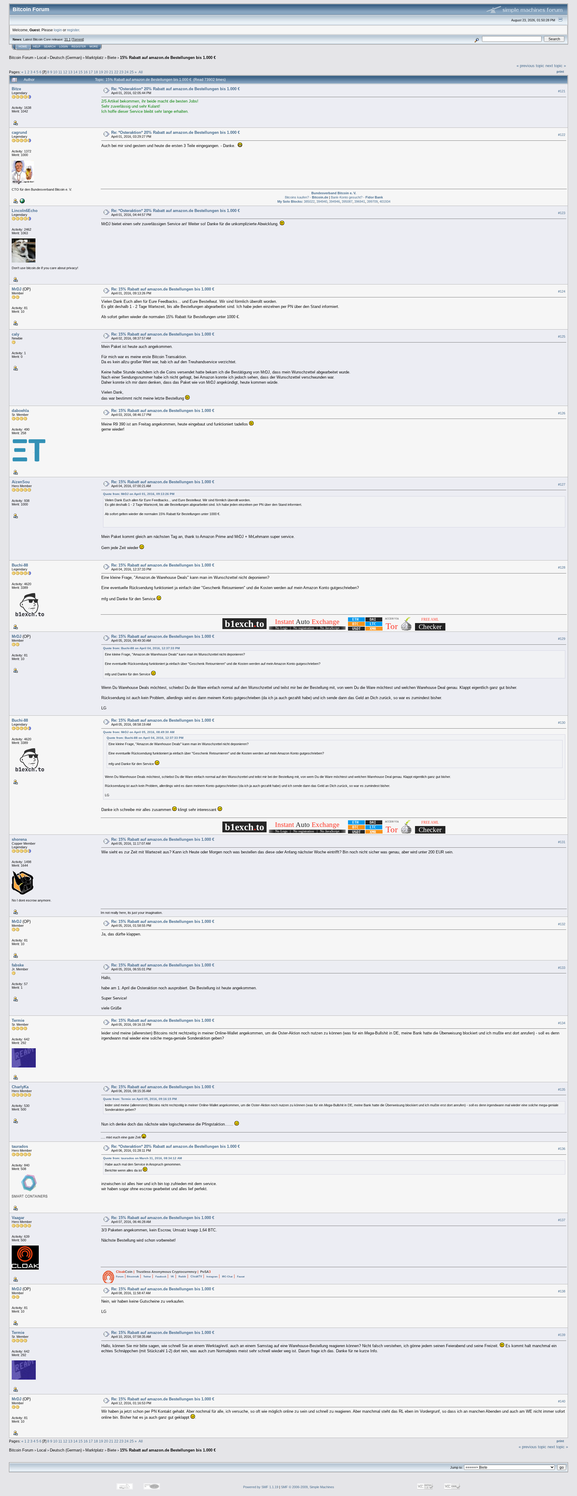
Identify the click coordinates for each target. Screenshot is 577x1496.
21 (111, 72)
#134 (561, 1023)
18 (96, 72)
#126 (561, 413)
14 (75, 72)
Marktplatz (94, 57)
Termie (18, 1020)
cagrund (19, 132)
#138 (561, 1291)
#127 (561, 484)
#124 (561, 291)
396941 (359, 201)
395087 (347, 201)
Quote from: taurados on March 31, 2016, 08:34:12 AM (142, 1158)
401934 (385, 201)
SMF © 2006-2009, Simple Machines (307, 1487)
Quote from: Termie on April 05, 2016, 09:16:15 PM (140, 1099)
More (94, 46)
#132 (561, 924)
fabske (18, 965)
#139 (561, 1335)
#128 (561, 567)
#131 (561, 842)
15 (80, 72)
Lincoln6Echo (25, 210)
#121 (561, 91)
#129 (561, 638)
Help (36, 46)
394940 (321, 201)
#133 (561, 967)
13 (70, 72)
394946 (334, 201)
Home (23, 46)
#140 (561, 1401)
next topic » (555, 65)
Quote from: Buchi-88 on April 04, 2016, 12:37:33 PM (141, 648)
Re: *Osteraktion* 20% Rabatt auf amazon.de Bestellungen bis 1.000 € (175, 89)
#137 (561, 1220)
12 (65, 72)
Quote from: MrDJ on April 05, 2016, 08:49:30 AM (138, 732)
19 (101, 72)
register (73, 30)
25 (132, 72)
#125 (561, 336)
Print (560, 71)
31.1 (67, 39)
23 (121, 72)
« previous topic (530, 65)
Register (79, 46)
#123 (561, 213)
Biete (111, 57)
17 (91, 72)
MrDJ (16, 289)
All (141, 72)
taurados (20, 1146)
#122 (561, 135)
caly (15, 334)
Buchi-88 (20, 565)
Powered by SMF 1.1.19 (260, 1487)
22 (116, 72)
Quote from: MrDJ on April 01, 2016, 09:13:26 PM (138, 494)
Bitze (16, 89)
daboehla (20, 410)
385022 (309, 201)
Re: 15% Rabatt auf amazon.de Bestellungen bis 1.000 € (162, 289)
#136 (561, 1148)
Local (41, 57)
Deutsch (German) (66, 57)
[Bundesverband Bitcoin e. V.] (22, 200)
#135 (561, 1089)
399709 (372, 201)
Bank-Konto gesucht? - (357, 197)
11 (60, 72)
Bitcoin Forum (21, 57)
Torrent (77, 39)
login (58, 30)
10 (55, 72)
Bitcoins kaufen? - (306, 197)
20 (106, 72)
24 (126, 72)
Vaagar (18, 1217)
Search (50, 46)
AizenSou (21, 482)
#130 (561, 722)
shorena (19, 839)
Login (63, 46)
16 (86, 72)
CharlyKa (20, 1087)
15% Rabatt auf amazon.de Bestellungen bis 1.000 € (168, 57)
